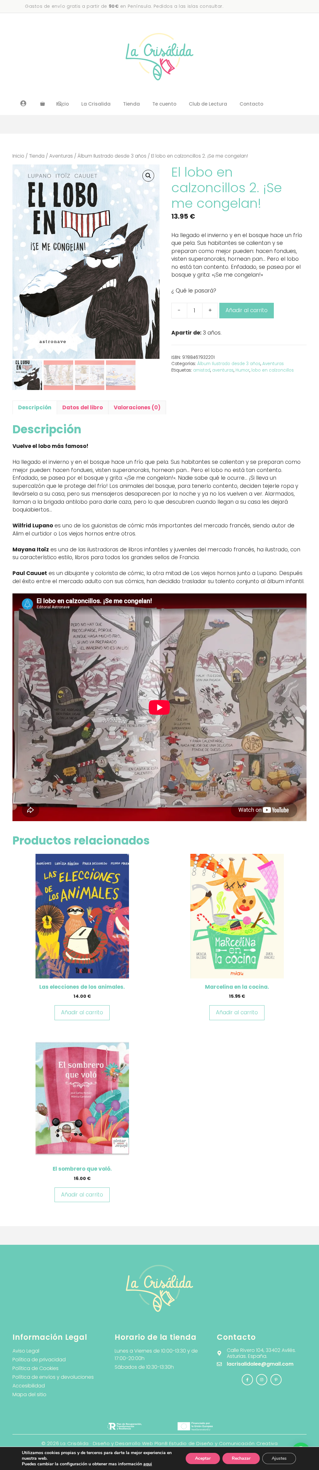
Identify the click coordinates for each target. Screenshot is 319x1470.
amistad (201, 370)
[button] (148, 176)
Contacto (251, 104)
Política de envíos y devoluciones (53, 1377)
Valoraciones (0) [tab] (137, 407)
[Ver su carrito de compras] (42, 104)
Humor (243, 370)
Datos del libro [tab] (82, 407)
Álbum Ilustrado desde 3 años (112, 156)
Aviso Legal (25, 1350)
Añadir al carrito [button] (82, 1012)
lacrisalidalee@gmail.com (260, 1364)
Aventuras (61, 156)
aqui (147, 1464)
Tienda (131, 104)
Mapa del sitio (29, 1394)
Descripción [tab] (34, 407)
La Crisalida (96, 104)
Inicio (18, 156)
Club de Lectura (208, 104)
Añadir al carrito (247, 310)
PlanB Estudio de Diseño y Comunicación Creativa (216, 1443)
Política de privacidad (39, 1359)
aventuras (223, 370)
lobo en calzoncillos (272, 370)
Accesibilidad (28, 1385)
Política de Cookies (35, 1368)
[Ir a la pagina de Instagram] (247, 1379)
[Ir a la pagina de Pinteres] (276, 1379)
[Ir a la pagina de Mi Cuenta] (23, 103)
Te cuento (164, 104)
